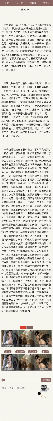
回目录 (33, 3)
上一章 (7, 352)
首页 (7, 3)
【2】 (30, 328)
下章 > (46, 3)
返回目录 (20, 352)
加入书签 (32, 352)
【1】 (23, 328)
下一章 (45, 352)
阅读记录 (21, 388)
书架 (11, 388)
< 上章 (20, 3)
